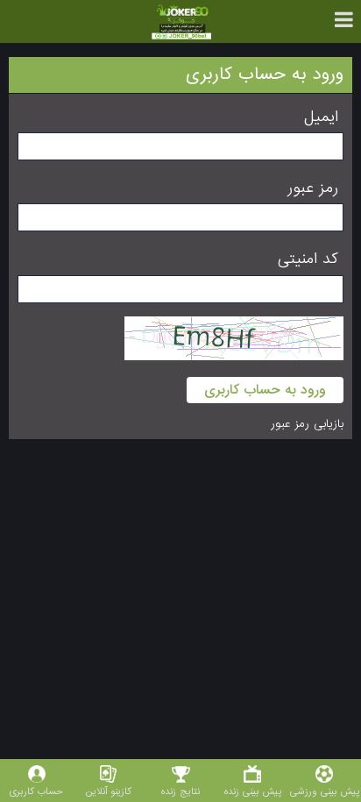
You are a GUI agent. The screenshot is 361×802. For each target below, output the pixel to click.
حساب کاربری (36, 791)
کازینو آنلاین (108, 791)
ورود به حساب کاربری (265, 390)
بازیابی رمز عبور (307, 423)
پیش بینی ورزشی (324, 791)
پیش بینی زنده (252, 791)
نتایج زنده (180, 791)
